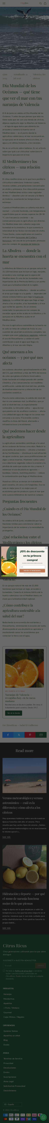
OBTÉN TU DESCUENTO (32, 570)
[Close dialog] (46, 548)
